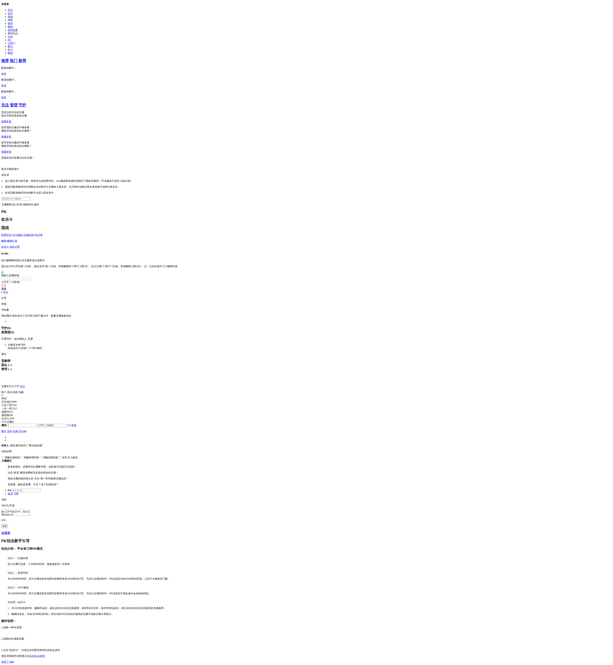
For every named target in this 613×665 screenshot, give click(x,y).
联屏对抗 (6, 235)
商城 (10, 16)
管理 (14, 105)
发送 (10, 493)
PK (9, 40)
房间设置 (13, 30)
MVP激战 (17, 235)
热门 (14, 61)
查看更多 (6, 121)
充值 (73, 425)
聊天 (3, 431)
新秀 (22, 61)
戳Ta (10, 46)
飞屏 (16, 493)
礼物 (15, 431)
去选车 (5, 533)
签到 (10, 23)
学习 (10, 49)
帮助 (10, 26)
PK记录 (38, 235)
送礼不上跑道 (69, 457)
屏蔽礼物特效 (12, 457)
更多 (3, 73)
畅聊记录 (12, 241)
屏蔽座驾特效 (31, 457)
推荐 (5, 61)
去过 (10, 13)
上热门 (11, 43)
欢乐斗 (5, 246)
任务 (10, 36)
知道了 (7, 662)
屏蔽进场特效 (50, 457)
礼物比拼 (28, 235)
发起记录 (15, 246)
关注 (10, 10)
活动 (9, 431)
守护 (22, 105)
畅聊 (3, 241)
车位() (22, 431)
